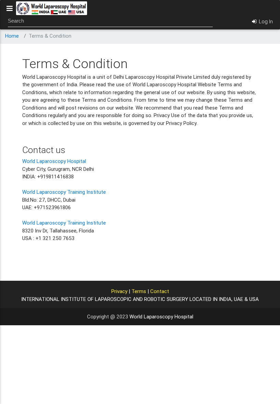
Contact (159, 291)
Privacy (119, 291)
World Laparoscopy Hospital (54, 161)
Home (12, 36)
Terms (138, 291)
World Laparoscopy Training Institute (64, 192)
